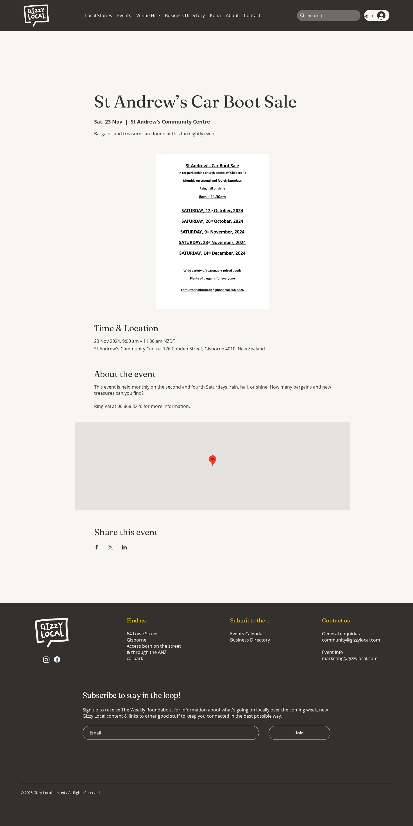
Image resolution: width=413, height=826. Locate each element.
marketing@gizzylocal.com (350, 658)
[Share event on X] (110, 547)
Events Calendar (247, 634)
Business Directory (250, 640)
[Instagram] (46, 659)
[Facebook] (57, 659)
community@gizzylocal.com (351, 640)
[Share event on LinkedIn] (124, 547)
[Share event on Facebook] (96, 547)
